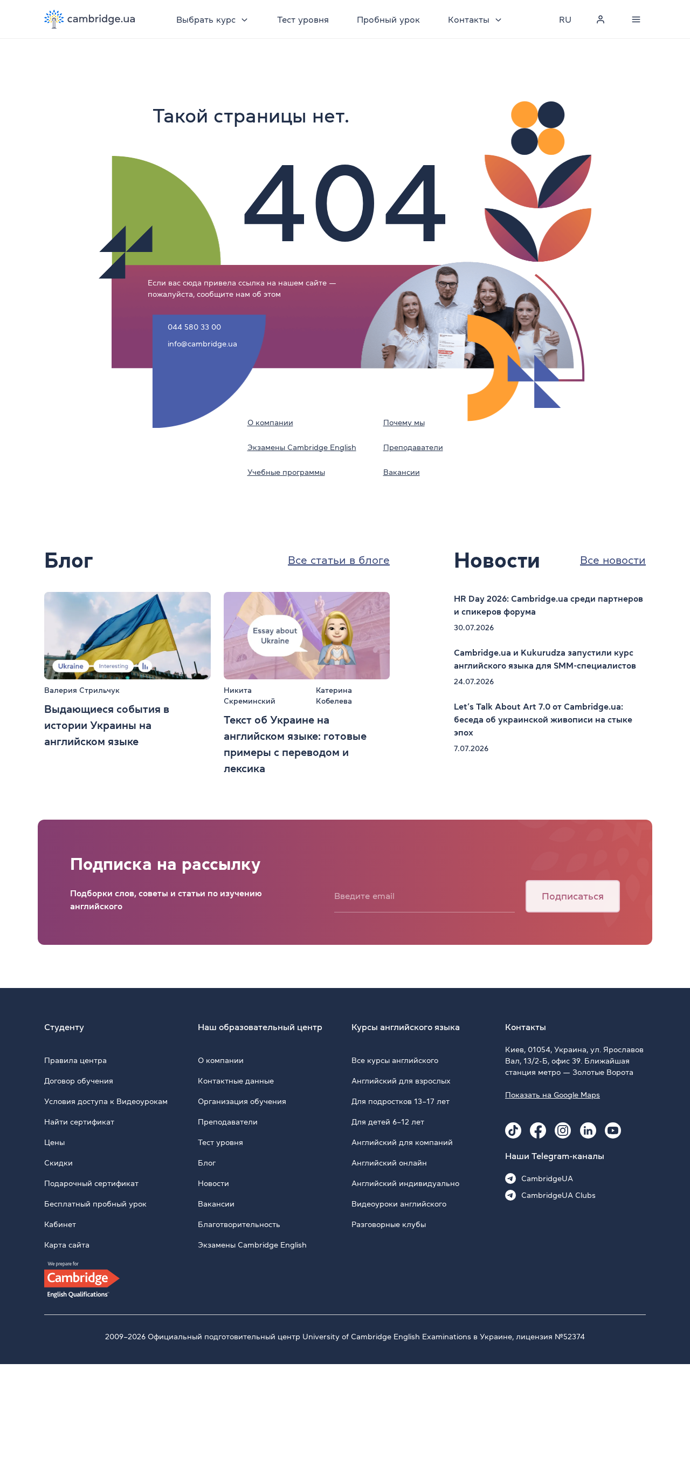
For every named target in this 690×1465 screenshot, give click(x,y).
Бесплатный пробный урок (95, 1204)
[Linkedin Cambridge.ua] (588, 1130)
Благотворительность (239, 1224)
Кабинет (60, 1224)
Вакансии (401, 472)
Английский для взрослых (401, 1081)
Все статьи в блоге (339, 560)
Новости (213, 1183)
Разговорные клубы (388, 1224)
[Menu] (636, 19)
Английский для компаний (402, 1142)
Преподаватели (413, 447)
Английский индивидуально (405, 1183)
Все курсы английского (394, 1060)
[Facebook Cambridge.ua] (538, 1130)
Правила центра (75, 1060)
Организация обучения (242, 1101)
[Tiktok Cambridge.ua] (513, 1130)
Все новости (613, 560)
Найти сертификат (79, 1122)
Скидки (58, 1163)
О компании (270, 422)
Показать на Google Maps (552, 1095)
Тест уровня (303, 19)
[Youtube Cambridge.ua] (613, 1130)
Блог (207, 1163)
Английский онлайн (389, 1163)
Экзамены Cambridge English (301, 447)
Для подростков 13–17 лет (400, 1101)
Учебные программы (286, 472)
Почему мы (404, 422)
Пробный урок (388, 19)
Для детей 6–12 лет (387, 1122)
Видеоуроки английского (398, 1204)
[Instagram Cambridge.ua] (563, 1130)
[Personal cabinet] (600, 19)
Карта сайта (66, 1245)
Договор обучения (78, 1081)
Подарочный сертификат (91, 1183)
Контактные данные (236, 1081)
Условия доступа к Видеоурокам (106, 1101)
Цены (54, 1142)
